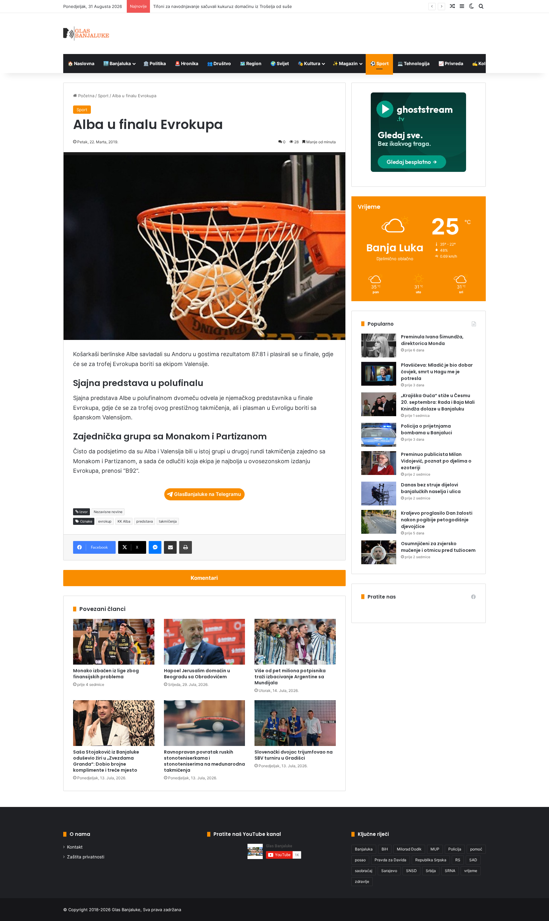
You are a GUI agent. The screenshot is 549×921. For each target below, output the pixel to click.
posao (360, 859)
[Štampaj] (185, 547)
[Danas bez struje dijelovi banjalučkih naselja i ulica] (378, 493)
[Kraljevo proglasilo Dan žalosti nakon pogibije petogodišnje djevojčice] (378, 522)
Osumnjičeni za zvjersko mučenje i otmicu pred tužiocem (438, 546)
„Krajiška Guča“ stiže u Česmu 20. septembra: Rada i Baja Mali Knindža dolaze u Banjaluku (438, 402)
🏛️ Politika (154, 63)
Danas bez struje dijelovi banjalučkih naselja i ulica (431, 488)
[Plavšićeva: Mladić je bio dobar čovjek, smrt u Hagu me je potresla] (378, 374)
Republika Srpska (430, 859)
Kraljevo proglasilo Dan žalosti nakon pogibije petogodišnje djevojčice (436, 520)
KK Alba (124, 521)
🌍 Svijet (279, 63)
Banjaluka (364, 849)
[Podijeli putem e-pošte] (170, 547)
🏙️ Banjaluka (117, 63)
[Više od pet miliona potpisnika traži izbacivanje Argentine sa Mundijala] (295, 642)
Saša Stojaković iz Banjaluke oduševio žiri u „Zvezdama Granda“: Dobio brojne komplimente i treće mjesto (106, 761)
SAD (473, 859)
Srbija (431, 870)
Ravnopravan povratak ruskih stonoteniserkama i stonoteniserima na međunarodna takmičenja (204, 761)
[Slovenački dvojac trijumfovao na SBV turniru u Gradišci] (295, 723)
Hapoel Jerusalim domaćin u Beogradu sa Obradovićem (197, 673)
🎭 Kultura (309, 63)
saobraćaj (363, 870)
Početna (85, 95)
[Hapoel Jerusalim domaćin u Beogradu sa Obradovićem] (204, 642)
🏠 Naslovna (81, 63)
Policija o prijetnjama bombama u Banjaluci (426, 429)
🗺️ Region (250, 63)
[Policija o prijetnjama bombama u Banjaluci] (378, 435)
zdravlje (362, 881)
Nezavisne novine (108, 512)
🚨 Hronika (186, 63)
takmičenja (168, 521)
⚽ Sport (379, 63)
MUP (434, 849)
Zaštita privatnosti (85, 856)
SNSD (411, 870)
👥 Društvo (219, 63)
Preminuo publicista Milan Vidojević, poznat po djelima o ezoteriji (436, 461)
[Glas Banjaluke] (86, 33)
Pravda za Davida (390, 859)
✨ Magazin (345, 63)
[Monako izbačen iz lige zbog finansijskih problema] (113, 642)
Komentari (204, 578)
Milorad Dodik (409, 849)
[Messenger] (155, 547)
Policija (454, 849)
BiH (385, 849)
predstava (144, 521)
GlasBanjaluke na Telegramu (207, 494)
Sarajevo (389, 870)
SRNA (450, 870)
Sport (103, 95)
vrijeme (470, 870)
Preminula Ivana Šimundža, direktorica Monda (432, 340)
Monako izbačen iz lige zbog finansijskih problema (106, 673)
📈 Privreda (450, 63)
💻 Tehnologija (413, 63)
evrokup (105, 521)
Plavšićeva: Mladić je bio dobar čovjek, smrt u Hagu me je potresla (437, 372)
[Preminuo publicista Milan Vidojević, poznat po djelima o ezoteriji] (378, 463)
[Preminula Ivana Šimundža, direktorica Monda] (378, 345)
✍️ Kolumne (485, 63)
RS (457, 859)
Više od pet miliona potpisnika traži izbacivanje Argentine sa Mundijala (290, 676)
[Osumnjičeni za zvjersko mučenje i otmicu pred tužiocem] (378, 552)
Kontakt (75, 847)
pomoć (476, 849)
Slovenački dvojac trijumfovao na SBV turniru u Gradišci (293, 755)
